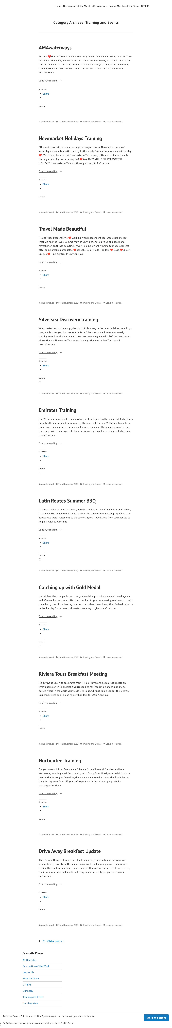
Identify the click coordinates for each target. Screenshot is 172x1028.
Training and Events (92, 121)
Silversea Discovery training (68, 319)
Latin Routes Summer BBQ (67, 500)
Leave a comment (114, 121)
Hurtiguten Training (60, 760)
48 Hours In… (99, 6)
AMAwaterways (55, 47)
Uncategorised (31, 1003)
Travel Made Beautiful (62, 228)
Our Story (28, 990)
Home (58, 6)
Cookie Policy (67, 1023)
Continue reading (57, 80)
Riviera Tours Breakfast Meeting (73, 673)
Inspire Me (114, 6)
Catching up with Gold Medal (69, 587)
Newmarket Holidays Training (70, 138)
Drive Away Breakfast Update (70, 851)
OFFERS (145, 6)
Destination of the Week (76, 6)
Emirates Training (57, 410)
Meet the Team (130, 6)
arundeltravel (47, 121)
